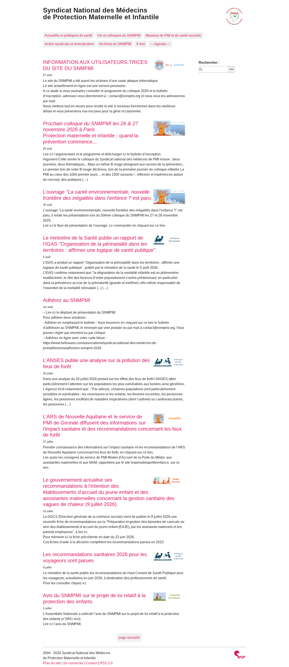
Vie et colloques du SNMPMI (118, 35)
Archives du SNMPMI (115, 44)
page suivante (129, 637)
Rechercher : (209, 62)
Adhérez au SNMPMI (66, 300)
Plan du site (52, 663)
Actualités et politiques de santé (68, 35)
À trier (140, 44)
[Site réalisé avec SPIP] (239, 655)
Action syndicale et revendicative (69, 44)
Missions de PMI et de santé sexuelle (173, 35)
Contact (91, 663)
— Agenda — (160, 44)
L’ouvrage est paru (97, 195)
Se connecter (73, 663)
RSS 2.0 (106, 663)
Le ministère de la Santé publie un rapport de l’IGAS (99, 244)
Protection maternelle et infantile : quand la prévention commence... (90, 133)
